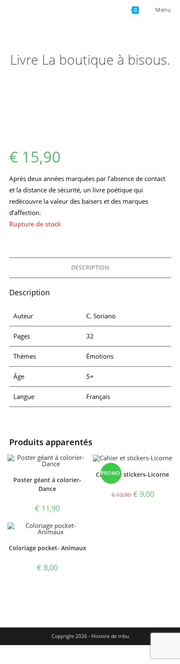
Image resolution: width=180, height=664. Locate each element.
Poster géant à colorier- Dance (47, 484)
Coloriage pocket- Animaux (47, 548)
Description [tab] (90, 267)
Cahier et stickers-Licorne (132, 474)
